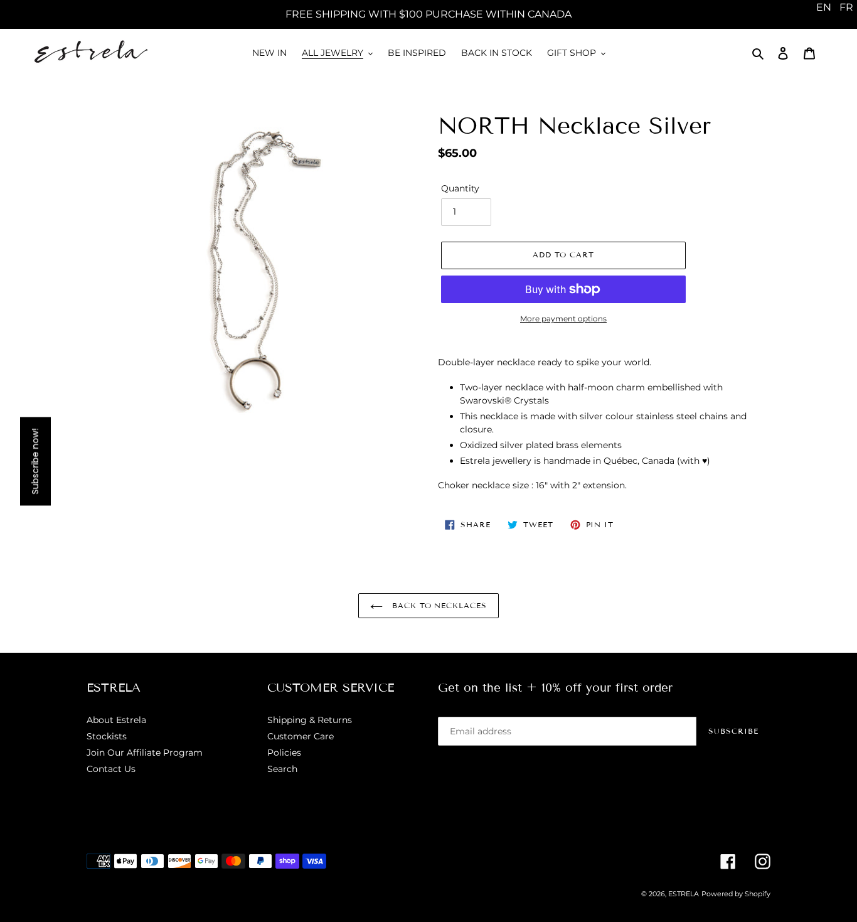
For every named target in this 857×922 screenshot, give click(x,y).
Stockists (107, 736)
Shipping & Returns (309, 720)
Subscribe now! (35, 461)
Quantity (460, 188)
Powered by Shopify (735, 893)
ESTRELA (683, 893)
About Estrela (116, 720)
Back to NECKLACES (438, 605)
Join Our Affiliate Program (145, 752)
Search (282, 769)
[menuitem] (823, 7)
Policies (284, 752)
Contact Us (111, 769)
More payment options (563, 318)
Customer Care (300, 736)
